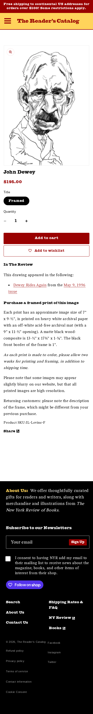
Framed (16, 201)
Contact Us (17, 623)
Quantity (10, 211)
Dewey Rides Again (29, 285)
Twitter (53, 663)
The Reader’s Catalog (31, 641)
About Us (15, 613)
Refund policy (15, 650)
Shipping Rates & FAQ (66, 605)
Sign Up (77, 542)
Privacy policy (15, 661)
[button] (7, 21)
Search (13, 602)
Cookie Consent (16, 692)
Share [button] (9, 431)
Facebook (54, 643)
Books (55, 628)
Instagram (54, 653)
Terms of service (17, 671)
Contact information (18, 681)
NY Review (60, 618)
